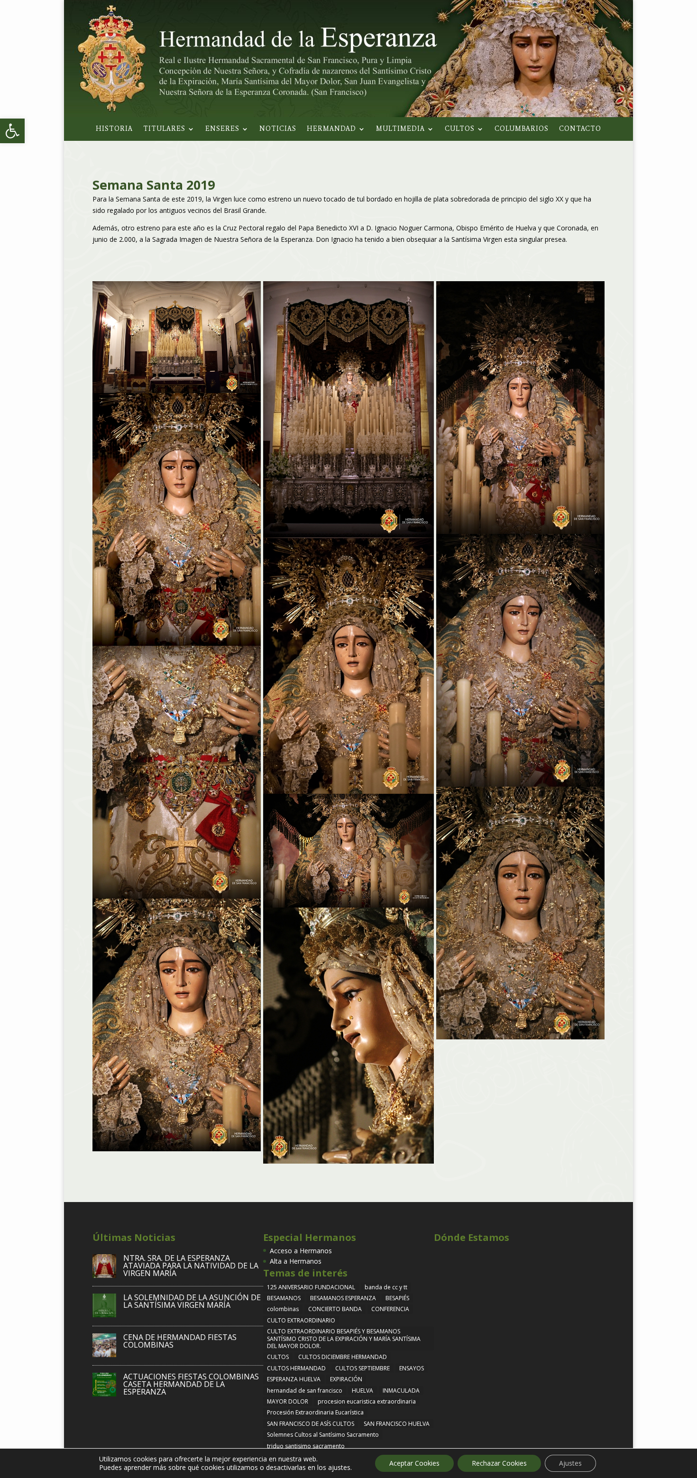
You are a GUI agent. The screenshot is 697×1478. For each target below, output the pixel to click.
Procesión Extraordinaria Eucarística (315, 1412)
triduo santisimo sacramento (306, 1446)
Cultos (460, 129)
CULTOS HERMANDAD (296, 1368)
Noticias (277, 129)
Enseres (222, 129)
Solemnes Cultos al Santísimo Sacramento (323, 1435)
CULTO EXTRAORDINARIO (301, 1320)
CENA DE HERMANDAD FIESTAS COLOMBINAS (180, 1341)
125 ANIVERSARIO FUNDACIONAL (311, 1287)
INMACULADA (401, 1390)
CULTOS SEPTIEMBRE (362, 1368)
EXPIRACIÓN (346, 1379)
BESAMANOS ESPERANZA (343, 1298)
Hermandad (331, 129)
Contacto (580, 129)
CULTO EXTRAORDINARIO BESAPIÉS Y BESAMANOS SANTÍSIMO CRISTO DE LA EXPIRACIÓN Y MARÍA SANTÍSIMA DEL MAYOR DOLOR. (344, 1338)
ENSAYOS (411, 1368)
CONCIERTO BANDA (335, 1309)
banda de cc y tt (386, 1287)
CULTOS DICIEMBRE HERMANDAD (342, 1357)
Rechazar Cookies (499, 1463)
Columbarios (522, 129)
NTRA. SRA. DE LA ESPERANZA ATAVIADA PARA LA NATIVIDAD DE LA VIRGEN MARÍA (190, 1265)
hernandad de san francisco (304, 1390)
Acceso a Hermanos (301, 1250)
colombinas (283, 1309)
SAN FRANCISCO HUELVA (397, 1424)
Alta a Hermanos (295, 1261)
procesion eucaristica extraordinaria (367, 1401)
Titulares (164, 129)
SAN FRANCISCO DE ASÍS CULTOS (310, 1424)
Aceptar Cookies (414, 1463)
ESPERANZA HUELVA (294, 1379)
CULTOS (278, 1357)
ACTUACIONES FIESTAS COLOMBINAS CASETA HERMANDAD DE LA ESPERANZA (191, 1384)
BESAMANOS (284, 1298)
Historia (114, 129)
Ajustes (570, 1463)
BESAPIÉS (397, 1298)
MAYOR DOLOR (287, 1401)
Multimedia (400, 129)
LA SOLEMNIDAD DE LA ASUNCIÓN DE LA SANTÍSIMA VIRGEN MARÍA (192, 1301)
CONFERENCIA (390, 1309)
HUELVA (362, 1390)
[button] (12, 131)
